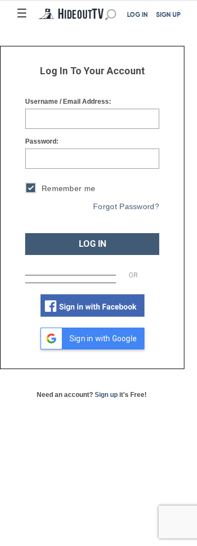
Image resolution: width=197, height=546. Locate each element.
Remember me (68, 188)
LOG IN (137, 15)
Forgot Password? (126, 206)
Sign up (106, 395)
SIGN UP (168, 15)
